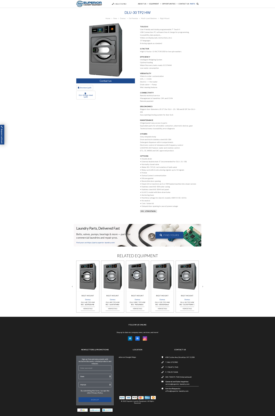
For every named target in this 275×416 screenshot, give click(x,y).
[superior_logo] (89, 4)
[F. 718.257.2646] (163, 372)
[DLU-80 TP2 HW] (113, 276)
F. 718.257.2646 (171, 372)
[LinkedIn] (130, 338)
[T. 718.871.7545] (163, 367)
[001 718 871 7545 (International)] (163, 377)
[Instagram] (145, 338)
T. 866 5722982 (171, 362)
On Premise (133, 18)
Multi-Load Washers (149, 18)
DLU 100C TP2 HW (137, 302)
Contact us (106, 80)
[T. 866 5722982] (163, 362)
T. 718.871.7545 (171, 367)
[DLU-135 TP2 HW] (162, 276)
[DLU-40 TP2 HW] (88, 276)
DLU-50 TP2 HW (187, 302)
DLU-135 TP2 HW (162, 302)
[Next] (203, 287)
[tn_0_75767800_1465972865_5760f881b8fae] (82, 410)
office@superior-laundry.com (177, 391)
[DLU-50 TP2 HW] (187, 276)
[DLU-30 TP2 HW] (105, 24)
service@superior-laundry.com (177, 384)
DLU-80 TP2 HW (113, 302)
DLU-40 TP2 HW (88, 302)
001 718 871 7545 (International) (178, 377)
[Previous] (72, 287)
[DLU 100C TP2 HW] (137, 276)
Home (107, 18)
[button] (147, 4)
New (115, 18)
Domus (123, 18)
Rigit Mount (165, 18)
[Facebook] (137, 338)
